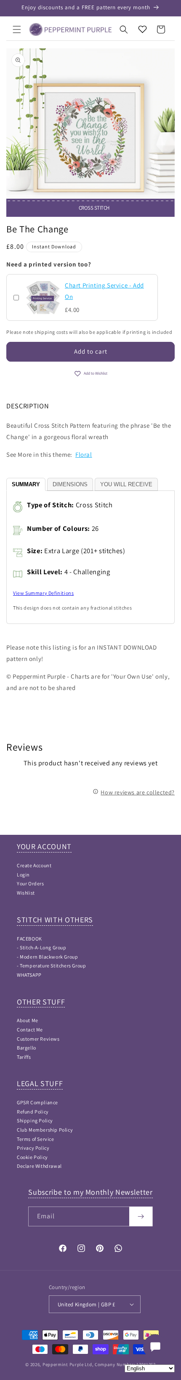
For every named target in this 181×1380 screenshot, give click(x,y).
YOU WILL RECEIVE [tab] (126, 484)
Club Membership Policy (45, 1130)
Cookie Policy (32, 1157)
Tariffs (24, 1057)
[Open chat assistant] (155, 1347)
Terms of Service (35, 1139)
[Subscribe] (140, 1216)
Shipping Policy (35, 1120)
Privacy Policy (33, 1148)
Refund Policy (33, 1111)
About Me (27, 1020)
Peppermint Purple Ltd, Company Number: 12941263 (99, 1364)
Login (23, 874)
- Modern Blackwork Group (47, 957)
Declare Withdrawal (39, 1166)
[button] (17, 29)
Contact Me (30, 1029)
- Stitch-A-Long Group (42, 947)
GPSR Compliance (37, 1102)
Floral (83, 454)
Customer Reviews (38, 1039)
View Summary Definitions (43, 593)
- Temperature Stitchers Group (51, 965)
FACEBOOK (29, 938)
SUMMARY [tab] (26, 484)
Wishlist (26, 893)
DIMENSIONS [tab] (70, 484)
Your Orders (30, 883)
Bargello (26, 1047)
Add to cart (90, 351)
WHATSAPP (29, 975)
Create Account (34, 865)
